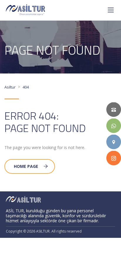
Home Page (26, 166)
